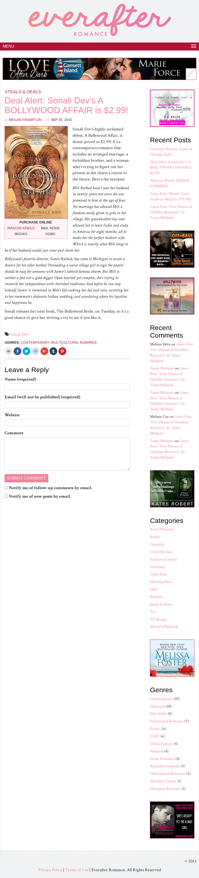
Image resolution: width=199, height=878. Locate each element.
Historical (157, 706)
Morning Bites (161, 581)
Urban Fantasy (161, 743)
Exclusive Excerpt (163, 559)
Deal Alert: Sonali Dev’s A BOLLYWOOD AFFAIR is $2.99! (66, 105)
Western (156, 751)
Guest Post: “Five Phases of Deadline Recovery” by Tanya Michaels (171, 212)
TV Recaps (158, 619)
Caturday (157, 544)
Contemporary (35, 342)
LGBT (154, 736)
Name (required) (20, 379)
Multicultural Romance (74, 342)
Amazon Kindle (21, 228)
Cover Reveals (161, 551)
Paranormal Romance (166, 721)
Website (12, 415)
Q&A (154, 589)
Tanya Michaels (162, 368)
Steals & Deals (23, 91)
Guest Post (158, 574)
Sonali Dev (19, 334)
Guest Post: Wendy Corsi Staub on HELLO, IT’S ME (170, 196)
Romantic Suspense (165, 766)
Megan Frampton (25, 120)
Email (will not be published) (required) (42, 397)
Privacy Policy (50, 870)
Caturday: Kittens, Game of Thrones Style (171, 151)
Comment (14, 433)
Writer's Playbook (164, 626)
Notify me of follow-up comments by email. (50, 488)
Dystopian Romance (165, 788)
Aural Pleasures (162, 529)
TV (152, 611)
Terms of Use (76, 870)
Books (154, 536)
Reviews (156, 596)
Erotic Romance (162, 758)
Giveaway (157, 567)
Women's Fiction (163, 781)
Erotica (155, 728)
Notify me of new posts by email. (40, 496)
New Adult (158, 713)
